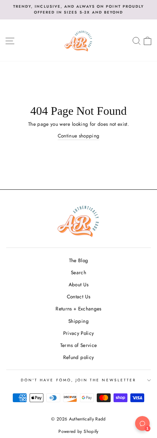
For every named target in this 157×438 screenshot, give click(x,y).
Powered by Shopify (78, 431)
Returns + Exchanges (78, 308)
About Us (79, 284)
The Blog (78, 260)
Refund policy (78, 357)
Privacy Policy (78, 333)
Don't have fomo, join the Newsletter (78, 380)
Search (78, 272)
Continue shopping (79, 135)
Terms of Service (78, 345)
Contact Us (78, 296)
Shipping (78, 321)
